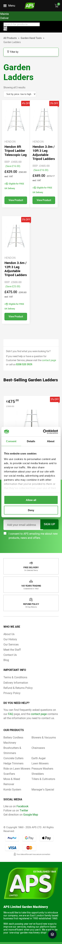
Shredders (38, 773)
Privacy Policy (11, 693)
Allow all (31, 500)
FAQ (10, 714)
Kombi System (12, 789)
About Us (8, 634)
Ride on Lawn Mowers (16, 768)
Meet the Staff (12, 649)
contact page (49, 360)
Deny (31, 510)
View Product (16, 200)
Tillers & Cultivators (43, 779)
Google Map (30, 814)
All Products (10, 38)
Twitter (24, 810)
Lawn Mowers (40, 763)
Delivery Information (15, 682)
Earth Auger (39, 758)
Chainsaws (38, 748)
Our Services (11, 644)
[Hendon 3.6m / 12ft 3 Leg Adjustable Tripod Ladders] (16, 270)
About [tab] (51, 441)
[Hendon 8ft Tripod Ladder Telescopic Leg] (16, 154)
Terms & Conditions (15, 677)
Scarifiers (9, 773)
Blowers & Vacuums (44, 737)
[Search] (5, 28)
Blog (6, 660)
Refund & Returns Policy (18, 688)
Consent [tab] (11, 441)
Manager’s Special (43, 789)
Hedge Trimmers (13, 763)
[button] (52, 934)
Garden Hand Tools (31, 38)
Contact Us (10, 655)
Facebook (22, 806)
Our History (10, 639)
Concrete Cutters (13, 758)
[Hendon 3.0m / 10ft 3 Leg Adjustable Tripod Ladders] (44, 154)
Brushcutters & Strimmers (12, 750)
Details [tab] (31, 441)
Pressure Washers (42, 768)
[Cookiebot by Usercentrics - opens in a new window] (43, 431)
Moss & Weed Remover (11, 781)
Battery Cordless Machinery (13, 740)
